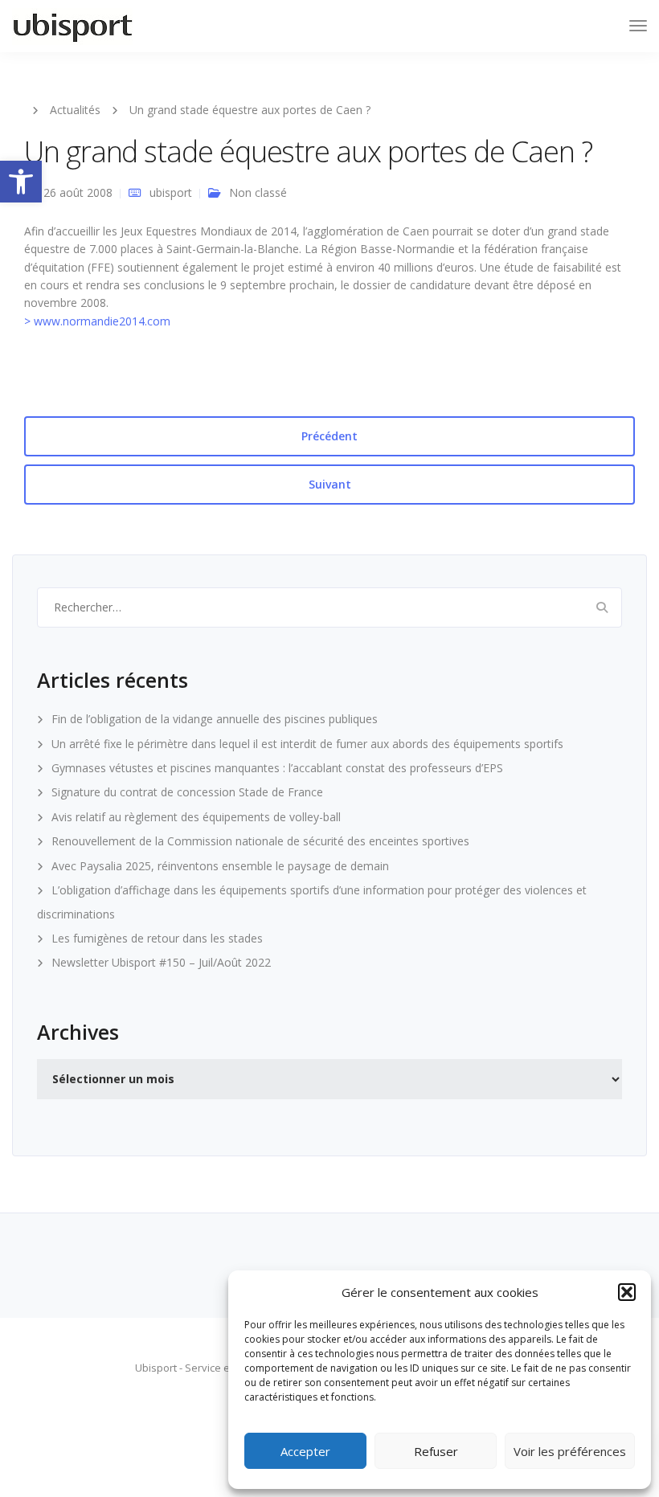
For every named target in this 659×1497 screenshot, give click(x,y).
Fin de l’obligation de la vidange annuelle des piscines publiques (214, 718)
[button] (21, 181)
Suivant (330, 484)
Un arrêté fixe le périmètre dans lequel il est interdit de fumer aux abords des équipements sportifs (307, 743)
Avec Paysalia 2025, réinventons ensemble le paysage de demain (220, 865)
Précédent (329, 436)
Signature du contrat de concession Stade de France (187, 792)
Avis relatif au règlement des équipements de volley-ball (196, 816)
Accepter (305, 1451)
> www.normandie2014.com (97, 321)
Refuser (436, 1451)
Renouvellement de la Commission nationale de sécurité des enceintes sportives (260, 841)
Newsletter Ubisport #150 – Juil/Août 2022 (161, 962)
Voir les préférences (570, 1451)
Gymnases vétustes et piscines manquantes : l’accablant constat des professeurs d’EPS (277, 767)
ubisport (170, 192)
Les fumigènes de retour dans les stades (157, 938)
